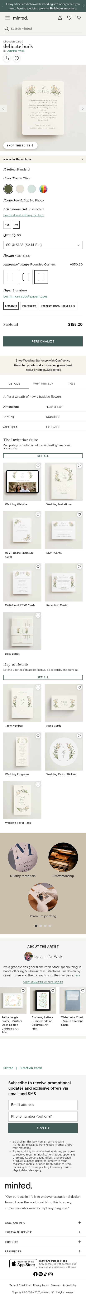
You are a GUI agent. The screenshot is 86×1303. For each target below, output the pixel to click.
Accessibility (69, 1285)
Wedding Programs (17, 774)
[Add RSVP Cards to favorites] (79, 514)
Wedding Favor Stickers (61, 774)
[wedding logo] (20, 18)
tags (71, 383)
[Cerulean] (32, 189)
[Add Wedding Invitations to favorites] (79, 465)
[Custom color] (43, 189)
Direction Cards (30, 1068)
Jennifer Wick (15, 50)
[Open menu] (7, 17)
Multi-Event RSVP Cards (20, 605)
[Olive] (8, 189)
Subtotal (10, 324)
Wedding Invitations (58, 504)
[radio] (7, 225)
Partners (11, 1242)
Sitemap (55, 1285)
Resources (13, 1251)
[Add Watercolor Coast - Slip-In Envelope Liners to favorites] (82, 990)
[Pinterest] (40, 1273)
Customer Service (18, 1232)
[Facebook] (35, 1273)
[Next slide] (82, 108)
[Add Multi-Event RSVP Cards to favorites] (37, 566)
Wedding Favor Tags (18, 822)
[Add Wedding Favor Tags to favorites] (37, 784)
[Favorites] (69, 17)
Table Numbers (14, 725)
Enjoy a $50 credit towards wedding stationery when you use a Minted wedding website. (43, 6)
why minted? (43, 383)
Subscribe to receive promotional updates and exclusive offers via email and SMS (39, 1088)
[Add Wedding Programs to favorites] (37, 735)
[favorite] (16, 58)
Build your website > (63, 8)
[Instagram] (50, 1273)
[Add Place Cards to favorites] (79, 687)
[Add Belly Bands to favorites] (37, 615)
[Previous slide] (3, 108)
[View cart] (78, 17)
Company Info (15, 1222)
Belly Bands (12, 653)
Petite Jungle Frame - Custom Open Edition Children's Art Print (12, 1025)
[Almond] (20, 189)
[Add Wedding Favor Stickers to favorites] (79, 735)
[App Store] (23, 1264)
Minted (8, 1068)
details (14, 383)
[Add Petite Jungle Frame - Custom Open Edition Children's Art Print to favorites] (23, 990)
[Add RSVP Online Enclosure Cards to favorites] (37, 514)
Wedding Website (16, 504)
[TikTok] (45, 1273)
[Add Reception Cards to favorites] (79, 566)
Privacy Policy (41, 1285)
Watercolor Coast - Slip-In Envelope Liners (72, 1021)
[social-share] (6, 58)
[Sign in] (60, 17)
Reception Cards (56, 605)
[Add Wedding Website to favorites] (37, 465)
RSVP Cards (54, 552)
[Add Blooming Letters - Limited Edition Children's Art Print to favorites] (52, 990)
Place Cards (53, 725)
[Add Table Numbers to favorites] (37, 687)
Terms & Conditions (20, 1285)
